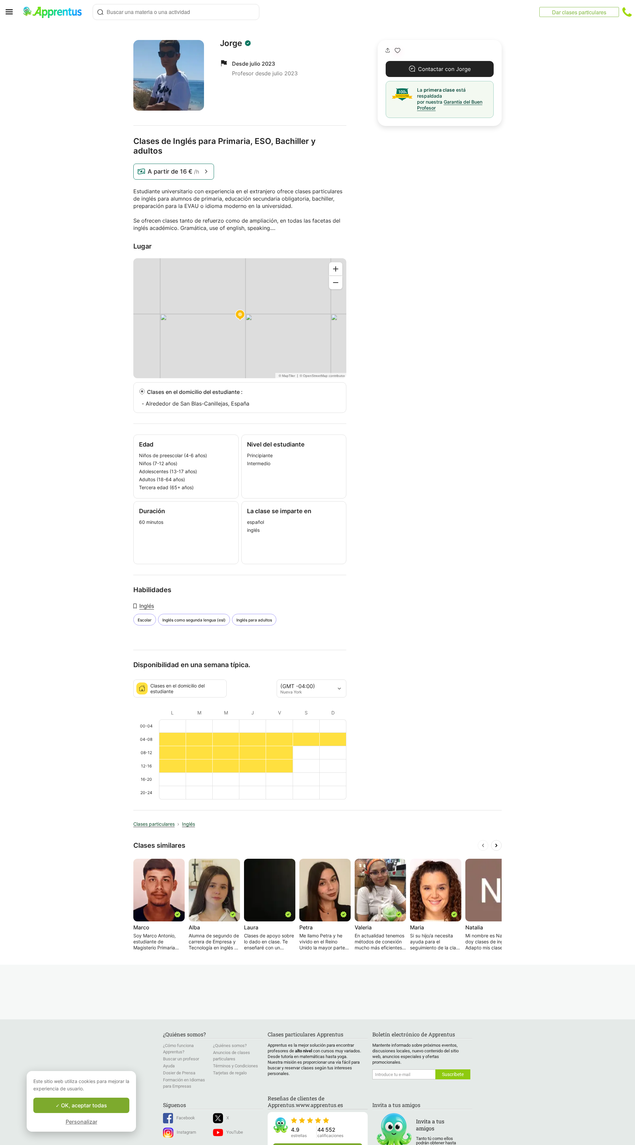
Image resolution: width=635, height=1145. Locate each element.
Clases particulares (154, 824)
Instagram (186, 1132)
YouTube (234, 1132)
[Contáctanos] (627, 12)
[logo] (55, 12)
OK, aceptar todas (83, 1105)
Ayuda (169, 1065)
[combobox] (176, 12)
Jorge (231, 43)
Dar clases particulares (579, 12)
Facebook (185, 1117)
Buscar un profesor (181, 1058)
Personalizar (81, 1121)
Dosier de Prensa (179, 1072)
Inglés (146, 605)
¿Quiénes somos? (230, 1045)
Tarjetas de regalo (230, 1072)
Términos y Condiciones (235, 1065)
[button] (397, 50)
